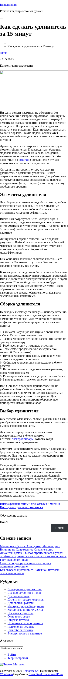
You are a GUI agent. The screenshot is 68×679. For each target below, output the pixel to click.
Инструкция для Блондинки (26, 606)
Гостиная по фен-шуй (14, 559)
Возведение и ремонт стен (25, 589)
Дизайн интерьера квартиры (26, 599)
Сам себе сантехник (20, 630)
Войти (12, 654)
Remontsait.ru (8, 4)
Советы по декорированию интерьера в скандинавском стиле (25, 564)
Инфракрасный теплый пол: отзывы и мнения (30, 503)
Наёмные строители (20, 613)
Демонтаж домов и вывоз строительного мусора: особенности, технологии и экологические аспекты (33, 554)
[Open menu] (1, 18)
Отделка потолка (18, 619)
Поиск (4, 522)
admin (3, 52)
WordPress (6, 674)
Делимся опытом (18, 596)
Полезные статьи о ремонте (25, 623)
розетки (24, 159)
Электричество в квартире (25, 633)
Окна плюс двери (19, 616)
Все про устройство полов (25, 592)
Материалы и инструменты (25, 609)
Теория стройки (18, 658)
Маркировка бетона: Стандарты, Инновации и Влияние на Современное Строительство (30, 547)
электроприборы (22, 439)
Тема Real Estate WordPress (46, 674)
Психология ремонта (21, 626)
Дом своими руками (21, 602)
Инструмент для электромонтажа (21, 507)
